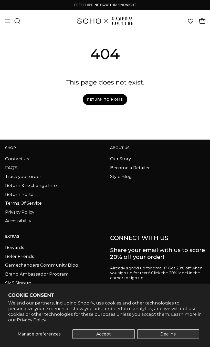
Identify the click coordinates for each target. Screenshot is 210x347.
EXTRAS (12, 236)
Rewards (14, 247)
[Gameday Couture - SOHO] (105, 21)
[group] (105, 5)
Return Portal (20, 194)
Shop (10, 148)
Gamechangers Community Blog (41, 265)
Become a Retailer (130, 167)
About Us (120, 148)
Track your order (23, 176)
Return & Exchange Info (31, 185)
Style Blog (121, 176)
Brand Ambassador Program (37, 274)
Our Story (120, 158)
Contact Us (17, 158)
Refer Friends (19, 256)
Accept (103, 334)
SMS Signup (18, 282)
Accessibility (18, 220)
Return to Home (105, 99)
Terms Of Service (23, 203)
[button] (16, 21)
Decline (168, 334)
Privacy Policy (31, 319)
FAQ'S (11, 167)
